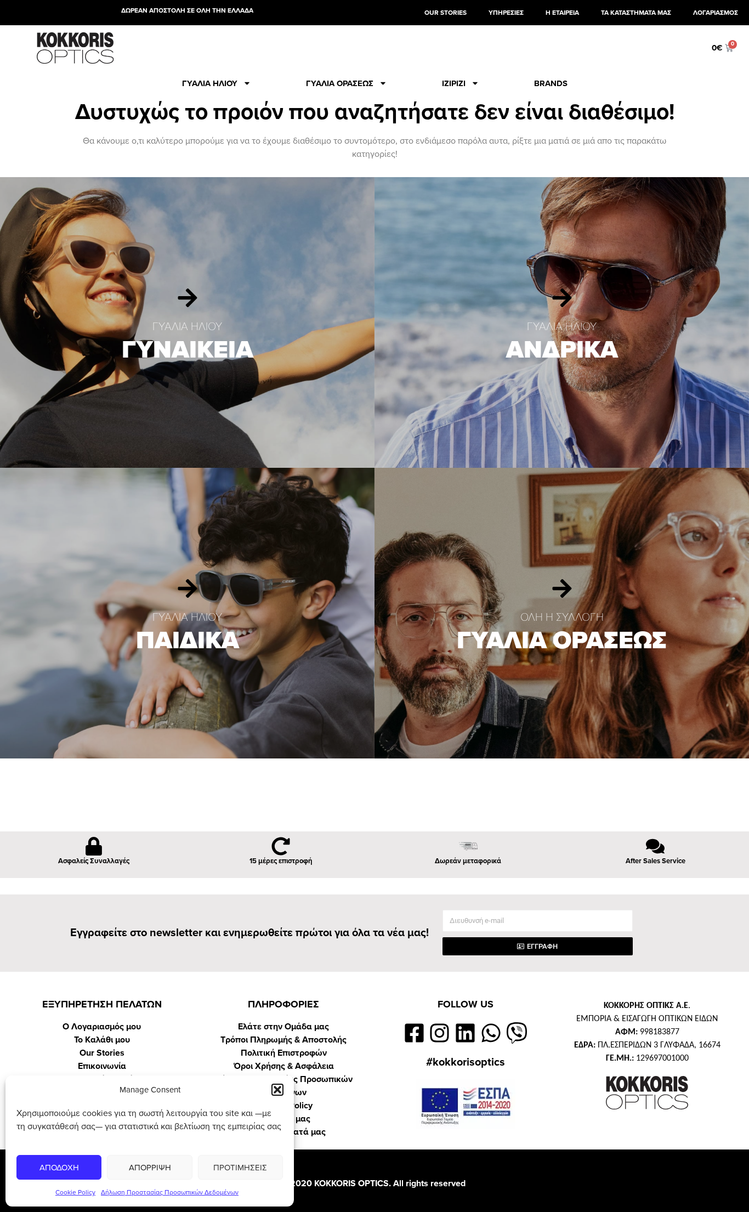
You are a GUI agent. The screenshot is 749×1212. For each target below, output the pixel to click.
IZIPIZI (454, 83)
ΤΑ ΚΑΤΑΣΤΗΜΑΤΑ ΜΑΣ (636, 12)
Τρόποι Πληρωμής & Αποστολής (283, 1039)
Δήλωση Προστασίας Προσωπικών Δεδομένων (170, 1192)
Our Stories (102, 1052)
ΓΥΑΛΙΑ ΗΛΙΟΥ (209, 83)
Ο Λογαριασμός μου (102, 1026)
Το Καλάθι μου (102, 1039)
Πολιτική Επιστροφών (284, 1052)
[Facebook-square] (414, 1033)
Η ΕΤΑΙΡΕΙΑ (562, 12)
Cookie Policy (75, 1192)
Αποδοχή (59, 1168)
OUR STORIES (445, 12)
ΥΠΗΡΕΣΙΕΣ (506, 12)
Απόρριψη (150, 1168)
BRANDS (551, 83)
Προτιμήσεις (240, 1168)
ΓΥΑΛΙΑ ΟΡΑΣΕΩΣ (339, 83)
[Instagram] (440, 1033)
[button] (277, 1089)
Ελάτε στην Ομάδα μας (283, 1026)
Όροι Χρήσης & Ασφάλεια (284, 1066)
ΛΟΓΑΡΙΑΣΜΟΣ (715, 12)
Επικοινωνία (102, 1066)
